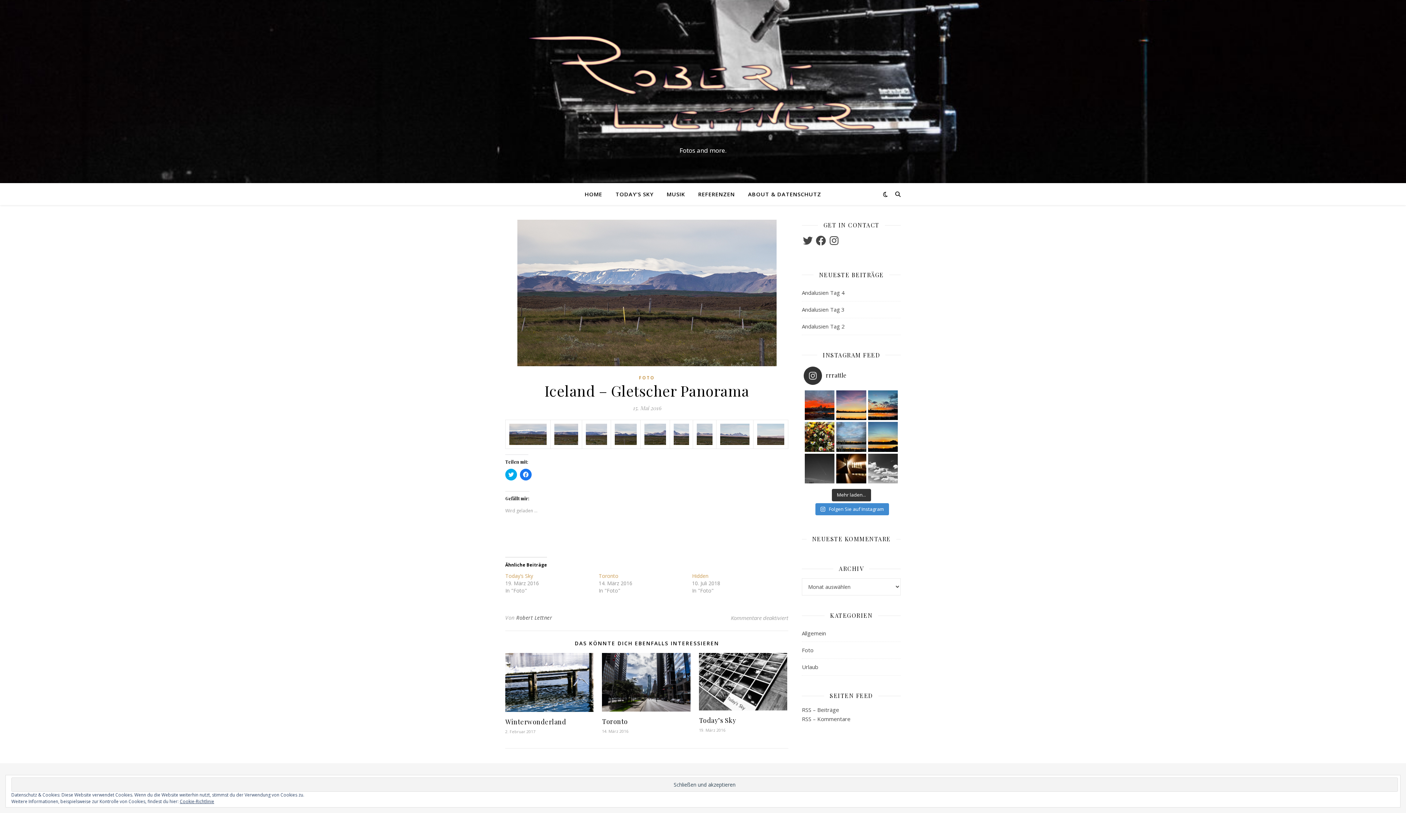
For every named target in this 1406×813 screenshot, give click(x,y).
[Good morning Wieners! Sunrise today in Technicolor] (820, 405)
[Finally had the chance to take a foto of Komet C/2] (820, 469)
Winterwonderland (535, 721)
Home (593, 194)
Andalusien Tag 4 (823, 292)
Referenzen (716, 194)
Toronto (608, 575)
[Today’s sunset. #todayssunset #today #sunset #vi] (851, 405)
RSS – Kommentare (826, 719)
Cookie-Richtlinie (197, 801)
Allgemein (814, 633)
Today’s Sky (634, 194)
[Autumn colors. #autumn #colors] (820, 437)
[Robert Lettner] (703, 85)
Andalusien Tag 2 (823, 326)
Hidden (700, 575)
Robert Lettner (534, 617)
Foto (647, 378)
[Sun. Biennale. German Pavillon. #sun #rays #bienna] (851, 469)
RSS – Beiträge (820, 709)
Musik (676, 194)
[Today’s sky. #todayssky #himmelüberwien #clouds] (883, 469)
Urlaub (810, 667)
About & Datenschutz (784, 194)
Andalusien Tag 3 (823, 309)
